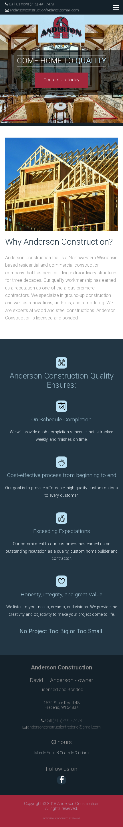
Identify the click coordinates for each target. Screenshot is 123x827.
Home (67, 43)
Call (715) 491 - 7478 (63, 720)
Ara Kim (76, 818)
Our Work (67, 101)
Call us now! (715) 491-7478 (31, 4)
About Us (67, 72)
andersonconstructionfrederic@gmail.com (44, 10)
